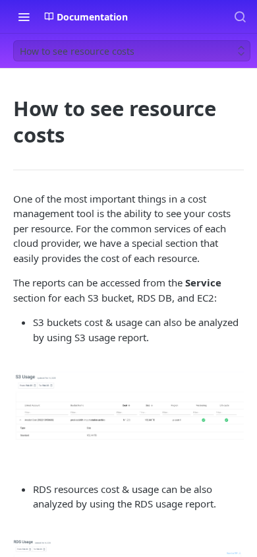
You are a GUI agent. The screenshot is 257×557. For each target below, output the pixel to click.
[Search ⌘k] (239, 16)
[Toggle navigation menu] (23, 16)
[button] (128, 405)
